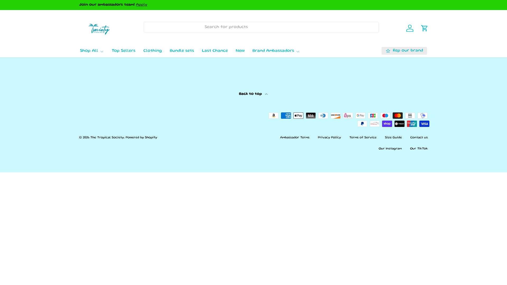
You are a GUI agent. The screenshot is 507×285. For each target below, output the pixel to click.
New (240, 51)
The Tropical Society (107, 137)
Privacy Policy (329, 137)
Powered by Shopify (141, 137)
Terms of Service (363, 137)
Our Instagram (390, 148)
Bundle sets (182, 51)
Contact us (419, 137)
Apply (141, 4)
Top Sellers (123, 51)
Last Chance (215, 51)
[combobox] (261, 27)
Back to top (251, 94)
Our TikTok (419, 148)
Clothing (152, 51)
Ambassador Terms (294, 137)
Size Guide (393, 137)
